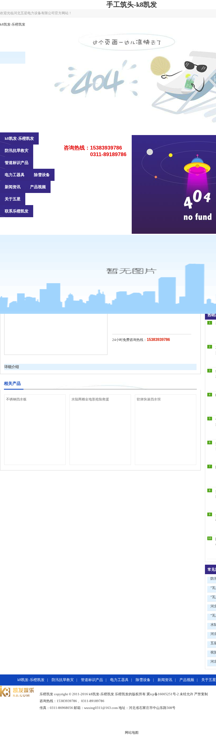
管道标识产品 (16, 163)
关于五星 (13, 199)
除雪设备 (42, 175)
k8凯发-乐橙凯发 (12, 24)
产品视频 (38, 187)
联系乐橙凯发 (16, 211)
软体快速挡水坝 (149, 399)
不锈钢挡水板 (16, 399)
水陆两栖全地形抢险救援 (90, 399)
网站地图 (132, 732)
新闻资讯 (13, 187)
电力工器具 (14, 175)
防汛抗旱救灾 (16, 150)
